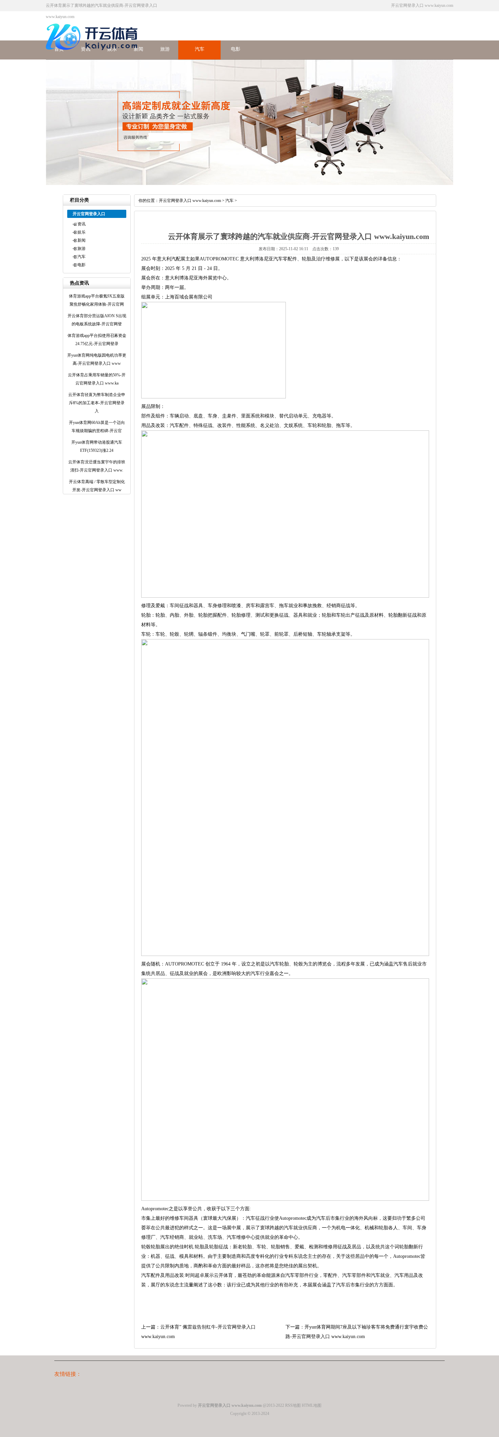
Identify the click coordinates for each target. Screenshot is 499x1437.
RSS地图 (293, 1405)
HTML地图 (311, 1405)
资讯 (81, 224)
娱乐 (81, 232)
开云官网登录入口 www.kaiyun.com (190, 200)
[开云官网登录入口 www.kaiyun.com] (93, 54)
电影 (235, 49)
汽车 (199, 49)
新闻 (81, 240)
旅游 (165, 49)
